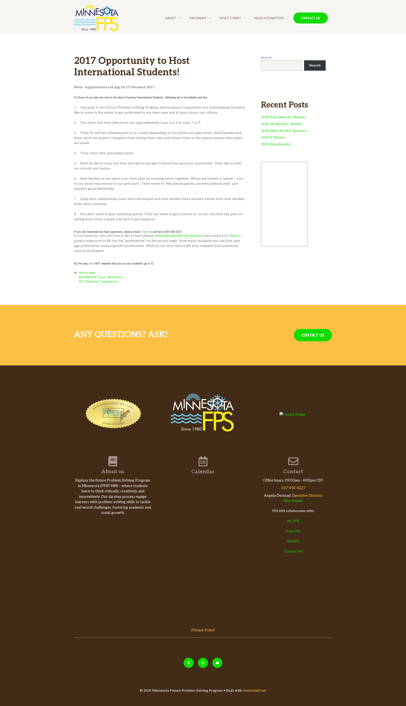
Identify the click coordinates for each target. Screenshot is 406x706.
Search (266, 58)
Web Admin (293, 501)
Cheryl (144, 231)
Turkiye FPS (293, 552)
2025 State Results (275, 144)
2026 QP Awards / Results (281, 124)
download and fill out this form (179, 236)
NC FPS (293, 521)
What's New (87, 273)
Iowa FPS (293, 531)
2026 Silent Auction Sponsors (284, 131)
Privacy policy (203, 630)
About (170, 18)
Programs (197, 18)
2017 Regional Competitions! (98, 281)
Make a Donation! (269, 18)
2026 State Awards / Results (283, 117)
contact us (310, 18)
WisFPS (293, 541)
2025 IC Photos (273, 138)
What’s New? (230, 18)
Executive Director (307, 496)
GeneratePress (254, 691)
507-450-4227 (293, 488)
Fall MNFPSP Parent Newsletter (101, 277)
